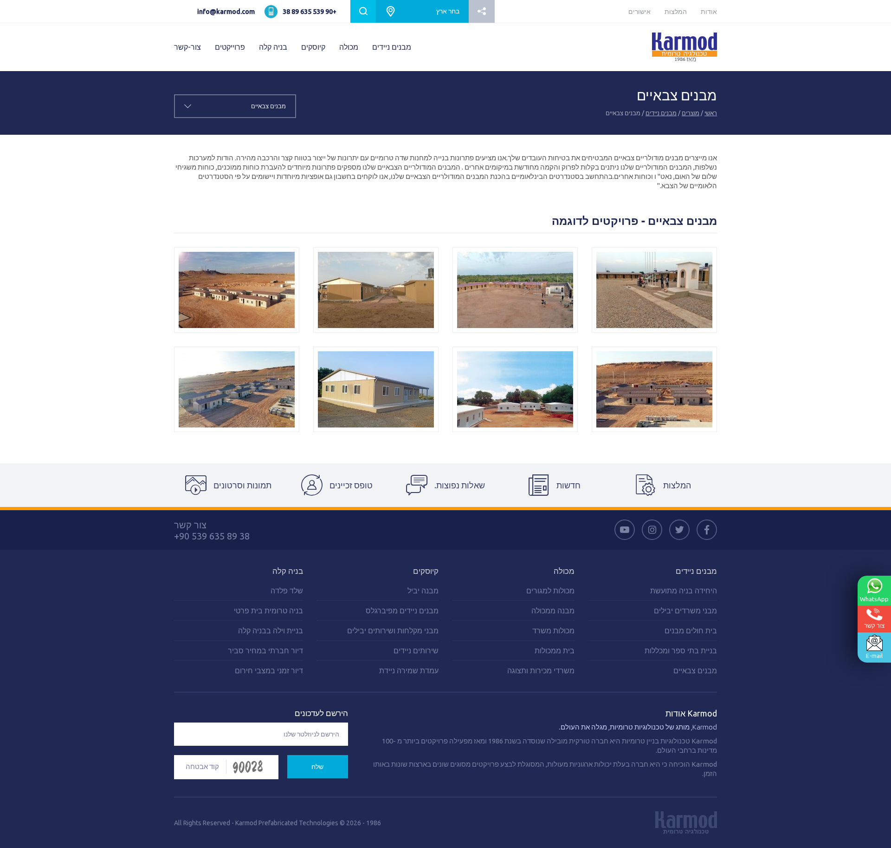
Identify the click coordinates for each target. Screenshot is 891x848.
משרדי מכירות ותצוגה (541, 670)
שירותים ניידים (416, 650)
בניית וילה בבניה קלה (270, 630)
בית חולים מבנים (691, 630)
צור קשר (874, 625)
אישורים (639, 11)
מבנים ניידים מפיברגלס (402, 610)
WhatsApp (874, 599)
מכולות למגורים (550, 590)
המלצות (676, 11)
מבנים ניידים (391, 47)
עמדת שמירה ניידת (409, 670)
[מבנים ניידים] (515, 290)
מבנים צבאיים (695, 670)
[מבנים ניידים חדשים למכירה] (376, 290)
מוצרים (690, 113)
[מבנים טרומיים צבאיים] (654, 290)
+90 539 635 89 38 (309, 11)
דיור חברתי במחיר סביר (265, 650)
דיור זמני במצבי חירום (269, 670)
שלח (317, 766)
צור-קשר (187, 47)
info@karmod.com (226, 11)
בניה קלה (273, 47)
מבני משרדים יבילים (685, 610)
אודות (709, 11)
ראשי (710, 113)
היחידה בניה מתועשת (683, 590)
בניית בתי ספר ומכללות (681, 650)
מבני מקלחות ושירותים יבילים (393, 630)
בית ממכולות (555, 650)
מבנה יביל (423, 590)
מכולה (348, 47)
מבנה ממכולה (553, 610)
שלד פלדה (287, 590)
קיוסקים (313, 47)
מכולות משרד (553, 630)
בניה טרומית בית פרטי (268, 610)
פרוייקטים (230, 47)
